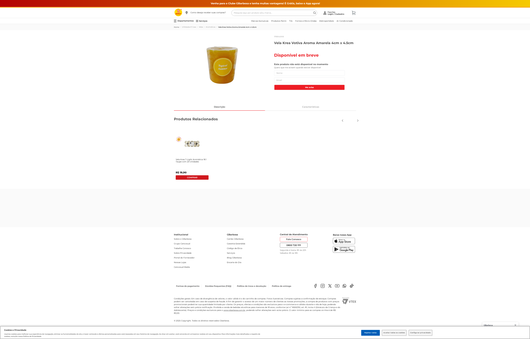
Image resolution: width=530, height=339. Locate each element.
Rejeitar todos (370, 333)
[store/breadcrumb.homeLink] (176, 27)
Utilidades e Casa (189, 27)
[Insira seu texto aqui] (344, 286)
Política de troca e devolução (251, 286)
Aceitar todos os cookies (394, 333)
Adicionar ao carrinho (337, 177)
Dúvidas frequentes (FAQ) (218, 286)
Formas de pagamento (187, 286)
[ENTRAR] (336, 13)
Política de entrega (281, 286)
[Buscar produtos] (314, 13)
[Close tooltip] (515, 325)
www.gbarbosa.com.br (234, 310)
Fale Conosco (293, 239)
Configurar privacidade (420, 333)
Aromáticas (210, 27)
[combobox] (274, 13)
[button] (205, 12)
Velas (201, 27)
